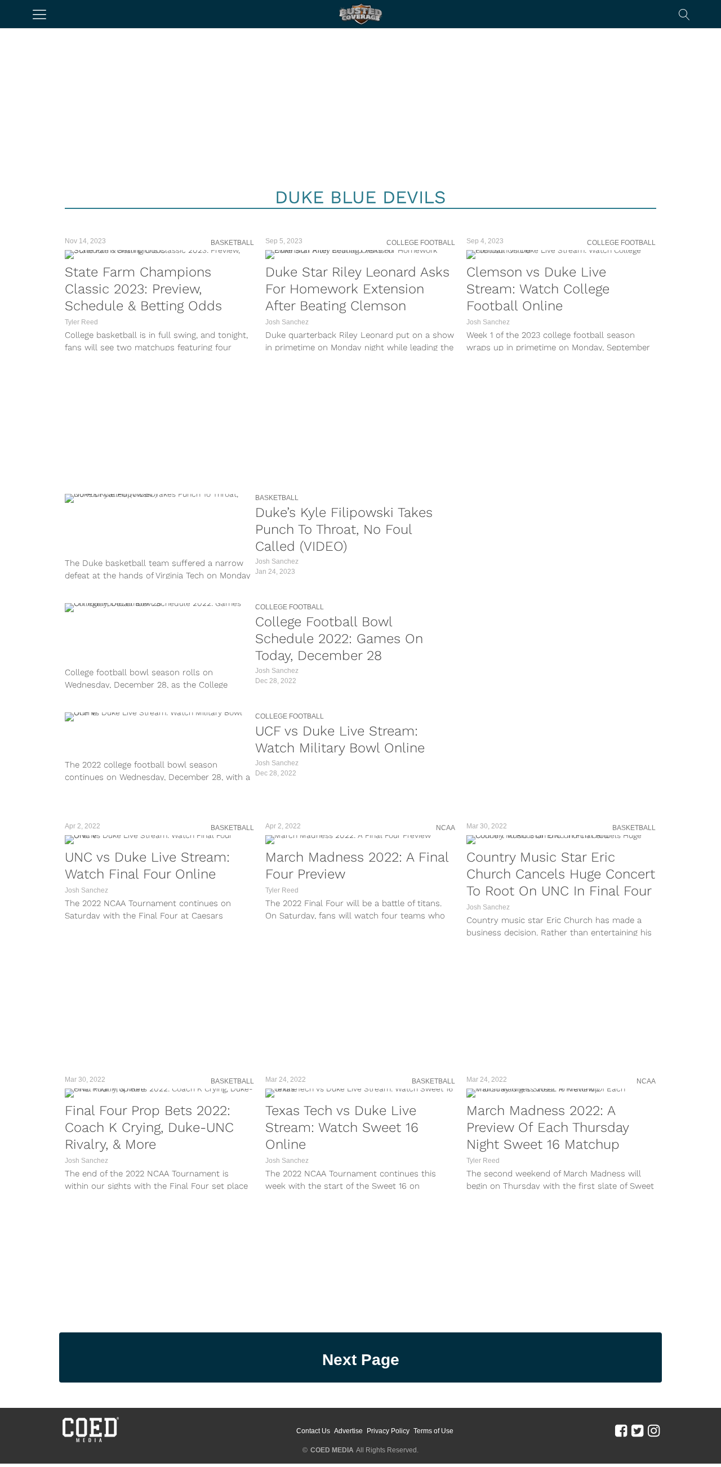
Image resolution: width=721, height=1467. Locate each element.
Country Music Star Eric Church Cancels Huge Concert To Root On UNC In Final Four (560, 874)
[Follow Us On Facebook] (621, 1430)
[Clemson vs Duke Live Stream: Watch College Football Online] (561, 254)
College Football (420, 243)
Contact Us (313, 1431)
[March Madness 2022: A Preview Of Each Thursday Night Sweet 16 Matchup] (561, 1093)
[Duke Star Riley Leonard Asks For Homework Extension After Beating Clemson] (360, 254)
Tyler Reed (81, 322)
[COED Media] (90, 1441)
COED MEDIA (332, 1450)
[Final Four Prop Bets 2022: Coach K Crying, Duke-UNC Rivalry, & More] (159, 1093)
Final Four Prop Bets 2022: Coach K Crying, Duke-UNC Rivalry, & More (149, 1127)
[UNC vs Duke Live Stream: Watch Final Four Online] (159, 839)
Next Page (360, 1359)
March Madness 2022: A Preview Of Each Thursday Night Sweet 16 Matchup (547, 1127)
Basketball (232, 243)
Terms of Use (433, 1431)
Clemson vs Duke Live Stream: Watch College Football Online (537, 289)
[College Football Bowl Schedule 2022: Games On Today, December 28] (157, 607)
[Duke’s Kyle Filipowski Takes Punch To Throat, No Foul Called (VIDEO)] (157, 498)
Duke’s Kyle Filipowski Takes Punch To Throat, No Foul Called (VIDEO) (344, 529)
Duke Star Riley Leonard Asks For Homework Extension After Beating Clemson (357, 289)
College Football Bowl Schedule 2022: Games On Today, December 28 (339, 638)
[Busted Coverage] (360, 14)
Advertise (348, 1431)
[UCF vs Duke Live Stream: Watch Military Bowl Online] (157, 716)
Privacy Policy (388, 1431)
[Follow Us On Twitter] (637, 1430)
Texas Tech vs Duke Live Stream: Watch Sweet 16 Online (342, 1127)
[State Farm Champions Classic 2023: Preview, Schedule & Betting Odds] (159, 254)
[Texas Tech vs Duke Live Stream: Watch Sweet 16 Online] (360, 1093)
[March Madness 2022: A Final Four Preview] (360, 839)
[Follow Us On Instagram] (654, 1430)
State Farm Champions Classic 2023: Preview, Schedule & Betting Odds (143, 289)
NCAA (445, 828)
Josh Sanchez (287, 322)
